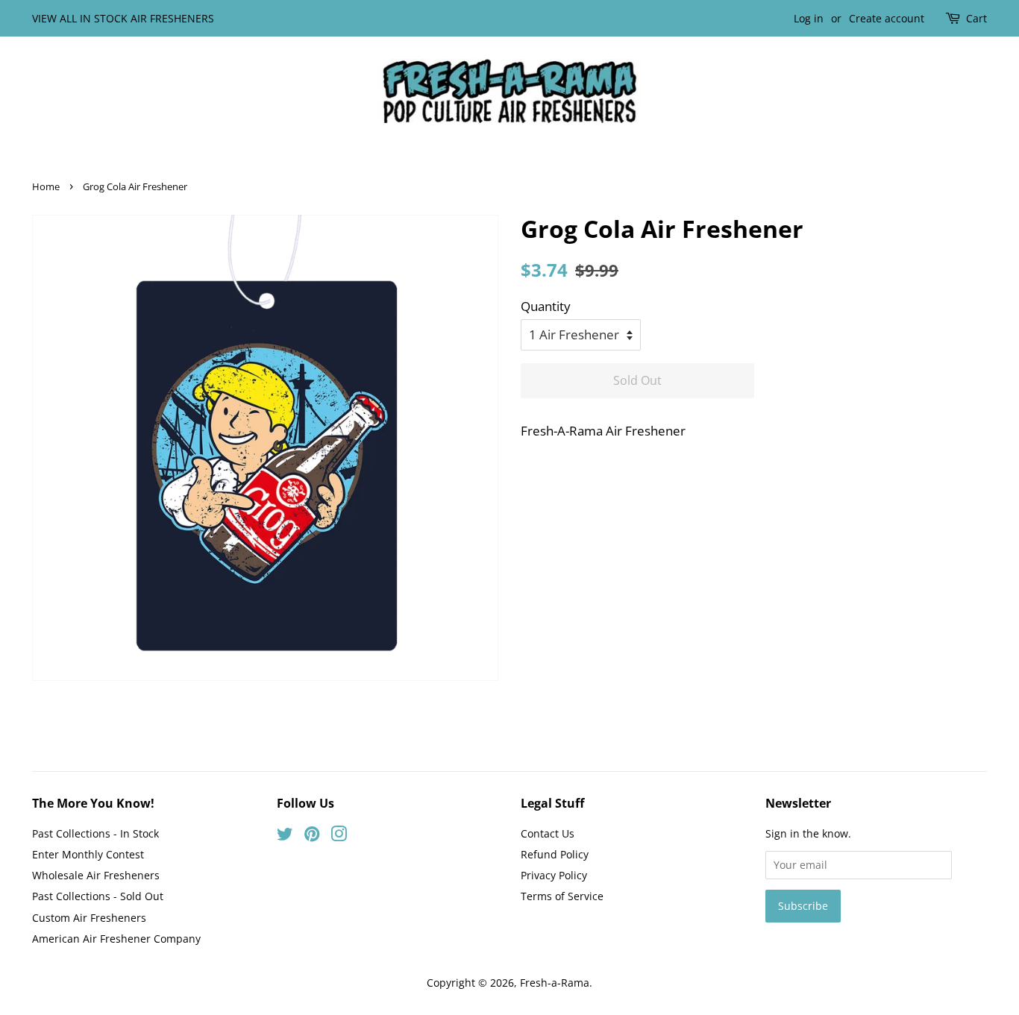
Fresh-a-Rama (554, 982)
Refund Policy (555, 854)
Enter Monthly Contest (88, 854)
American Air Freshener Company (116, 938)
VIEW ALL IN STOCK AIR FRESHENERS (123, 18)
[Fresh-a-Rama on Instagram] (338, 836)
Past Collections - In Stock (95, 833)
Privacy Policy (554, 875)
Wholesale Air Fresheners (96, 875)
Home (46, 186)
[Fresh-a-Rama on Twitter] (285, 836)
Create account (886, 18)
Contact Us (547, 833)
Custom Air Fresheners (89, 918)
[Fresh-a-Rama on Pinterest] (312, 836)
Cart (976, 18)
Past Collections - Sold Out (97, 896)
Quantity (546, 306)
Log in (809, 18)
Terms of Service (562, 896)
